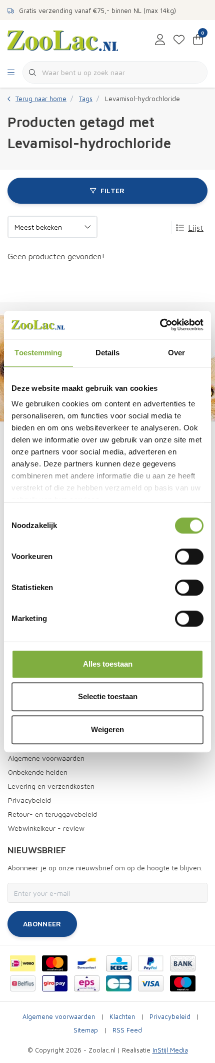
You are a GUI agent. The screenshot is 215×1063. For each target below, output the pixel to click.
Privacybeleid (170, 1016)
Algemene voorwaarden (58, 1016)
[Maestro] (183, 983)
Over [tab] (176, 352)
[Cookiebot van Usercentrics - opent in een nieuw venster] (160, 324)
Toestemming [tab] (38, 352)
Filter (112, 190)
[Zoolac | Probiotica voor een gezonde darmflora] (63, 39)
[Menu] (11, 73)
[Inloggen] (160, 40)
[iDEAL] (23, 963)
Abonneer (42, 923)
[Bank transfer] (183, 963)
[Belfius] (23, 983)
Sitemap (86, 1030)
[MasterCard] (55, 963)
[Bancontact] (87, 963)
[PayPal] (151, 963)
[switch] (189, 557)
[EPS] (87, 983)
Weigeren (107, 729)
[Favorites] (179, 40)
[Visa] (151, 983)
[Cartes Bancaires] (119, 983)
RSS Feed (127, 1030)
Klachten (122, 1016)
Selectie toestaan (108, 696)
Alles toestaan (107, 664)
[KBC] (119, 963)
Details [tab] (108, 352)
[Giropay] (55, 983)
